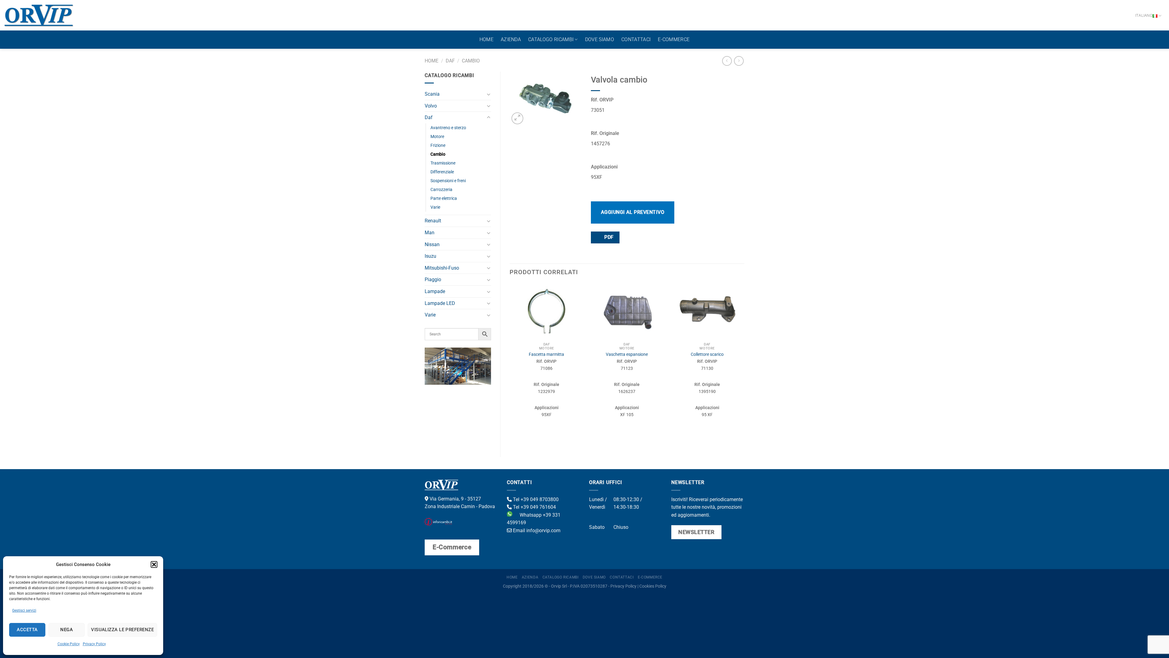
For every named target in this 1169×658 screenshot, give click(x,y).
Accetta (27, 629)
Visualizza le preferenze (122, 629)
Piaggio (433, 279)
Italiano (1144, 15)
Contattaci (636, 39)
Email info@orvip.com (536, 530)
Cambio (471, 61)
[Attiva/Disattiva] (488, 94)
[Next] (744, 365)
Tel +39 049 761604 (534, 507)
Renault (433, 221)
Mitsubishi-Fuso (442, 268)
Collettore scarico (707, 354)
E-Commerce (674, 39)
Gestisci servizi (24, 610)
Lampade (435, 291)
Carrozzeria (441, 189)
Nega (66, 629)
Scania (432, 94)
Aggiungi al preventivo (633, 212)
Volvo (431, 106)
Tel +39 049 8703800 (535, 499)
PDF (608, 237)
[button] (154, 564)
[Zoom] (517, 118)
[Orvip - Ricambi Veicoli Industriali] (39, 15)
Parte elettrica (443, 198)
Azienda (511, 39)
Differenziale (442, 172)
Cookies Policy (652, 586)
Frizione (437, 145)
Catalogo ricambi (551, 39)
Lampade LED (440, 303)
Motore (437, 136)
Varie (435, 207)
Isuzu (430, 256)
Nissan (432, 244)
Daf (450, 61)
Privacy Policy (94, 644)
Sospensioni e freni (448, 180)
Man (429, 232)
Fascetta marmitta (546, 354)
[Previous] (509, 365)
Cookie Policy (69, 644)
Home (486, 39)
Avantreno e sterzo (448, 127)
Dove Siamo (599, 39)
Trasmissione (442, 163)
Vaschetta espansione (627, 354)
